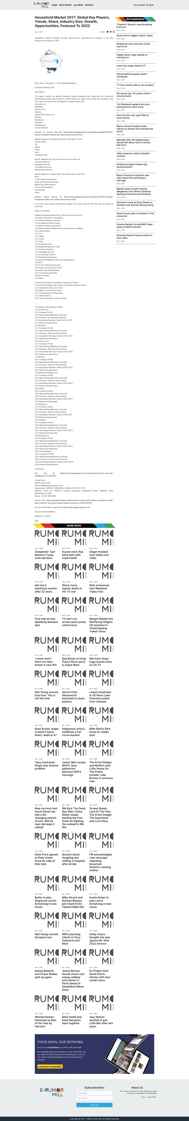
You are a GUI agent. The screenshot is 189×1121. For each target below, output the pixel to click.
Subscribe (94, 1105)
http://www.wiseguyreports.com (76, 507)
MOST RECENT (65, 5)
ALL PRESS (78, 5)
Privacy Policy (151, 1097)
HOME (54, 5)
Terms (143, 1097)
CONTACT (89, 5)
